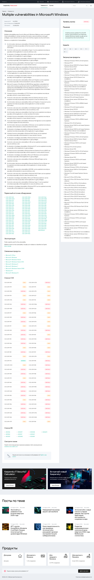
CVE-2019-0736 (42, 217)
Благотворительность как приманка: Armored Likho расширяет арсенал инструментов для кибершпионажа (51, 531)
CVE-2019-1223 (42, 202)
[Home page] (10, 5)
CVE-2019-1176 (10, 212)
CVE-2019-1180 (26, 208)
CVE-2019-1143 (10, 197)
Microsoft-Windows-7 (12, 266)
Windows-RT (9, 270)
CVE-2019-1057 (42, 213)
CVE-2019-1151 (26, 200)
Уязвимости (44, 5)
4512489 (32, 436)
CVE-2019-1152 (42, 204)
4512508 (32, 432)
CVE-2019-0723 (26, 220)
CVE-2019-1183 (42, 225)
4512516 (8, 432)
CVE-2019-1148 (26, 205)
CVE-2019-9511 (10, 223)
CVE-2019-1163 (26, 213)
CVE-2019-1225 (42, 210)
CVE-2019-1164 (42, 197)
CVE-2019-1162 (26, 232)
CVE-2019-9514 (26, 197)
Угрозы (51, 5)
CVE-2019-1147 (10, 227)
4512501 (8, 436)
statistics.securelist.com (11, 446)
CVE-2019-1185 (26, 222)
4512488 (20, 436)
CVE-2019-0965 (42, 220)
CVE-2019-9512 (26, 202)
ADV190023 (41, 230)
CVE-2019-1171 (9, 230)
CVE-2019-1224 (42, 215)
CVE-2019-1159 (26, 227)
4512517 (20, 434)
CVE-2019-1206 (26, 225)
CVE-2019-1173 (26, 230)
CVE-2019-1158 (42, 207)
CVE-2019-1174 (10, 207)
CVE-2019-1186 (10, 222)
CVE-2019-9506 (10, 215)
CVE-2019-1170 (42, 228)
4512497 (20, 432)
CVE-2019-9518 (42, 199)
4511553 (8, 434)
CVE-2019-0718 (26, 215)
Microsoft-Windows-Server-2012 (15, 262)
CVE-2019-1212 (42, 227)
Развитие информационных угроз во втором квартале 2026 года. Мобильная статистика (82, 531)
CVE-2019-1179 (10, 200)
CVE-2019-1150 (26, 233)
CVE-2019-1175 (10, 202)
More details (7, 246)
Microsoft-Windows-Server (13, 259)
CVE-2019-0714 (10, 232)
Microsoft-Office (10, 255)
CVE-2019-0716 (10, 210)
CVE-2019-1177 (10, 220)
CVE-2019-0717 (42, 222)
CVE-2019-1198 (42, 205)
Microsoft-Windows (11, 257)
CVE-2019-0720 (10, 199)
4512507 (32, 434)
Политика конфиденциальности (84, 577)
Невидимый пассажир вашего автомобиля (51, 511)
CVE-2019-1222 (42, 200)
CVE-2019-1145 (10, 233)
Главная (4, 11)
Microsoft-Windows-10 (12, 273)
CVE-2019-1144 (10, 213)
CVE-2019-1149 (26, 223)
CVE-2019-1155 (26, 218)
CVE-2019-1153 (10, 225)
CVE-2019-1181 (26, 210)
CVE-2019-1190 (10, 204)
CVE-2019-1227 (10, 208)
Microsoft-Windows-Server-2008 (15, 268)
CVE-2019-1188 (26, 228)
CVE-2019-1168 (42, 218)
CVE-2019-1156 (42, 208)
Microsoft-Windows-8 (12, 264)
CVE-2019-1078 (10, 228)
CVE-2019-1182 (42, 212)
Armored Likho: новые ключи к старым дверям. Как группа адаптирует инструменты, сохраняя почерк (83, 514)
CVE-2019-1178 (26, 207)
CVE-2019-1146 (26, 204)
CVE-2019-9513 (10, 217)
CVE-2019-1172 (26, 217)
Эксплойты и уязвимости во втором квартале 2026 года (17, 512)
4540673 (44, 432)
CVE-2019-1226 (10, 218)
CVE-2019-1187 (26, 199)
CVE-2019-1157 (26, 212)
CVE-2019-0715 (10, 205)
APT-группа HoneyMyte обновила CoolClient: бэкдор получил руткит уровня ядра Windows (19, 530)
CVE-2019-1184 (42, 223)
